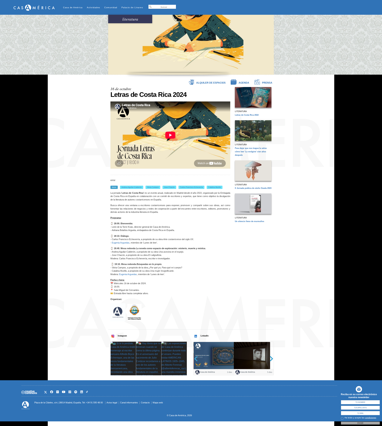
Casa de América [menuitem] (73, 7)
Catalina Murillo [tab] (214, 187)
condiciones (370, 417)
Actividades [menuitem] (93, 7)
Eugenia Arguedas (121, 242)
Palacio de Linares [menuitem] (132, 7)
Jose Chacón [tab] (169, 187)
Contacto (145, 402)
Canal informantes (129, 402)
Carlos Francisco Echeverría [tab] (191, 187)
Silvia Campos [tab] (153, 187)
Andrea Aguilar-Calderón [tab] (131, 187)
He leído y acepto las (360, 418)
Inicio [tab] (114, 187)
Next (270, 358)
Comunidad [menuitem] (110, 7)
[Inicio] (34, 7)
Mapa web (158, 402)
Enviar (360, 423)
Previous (197, 358)
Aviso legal (112, 402)
